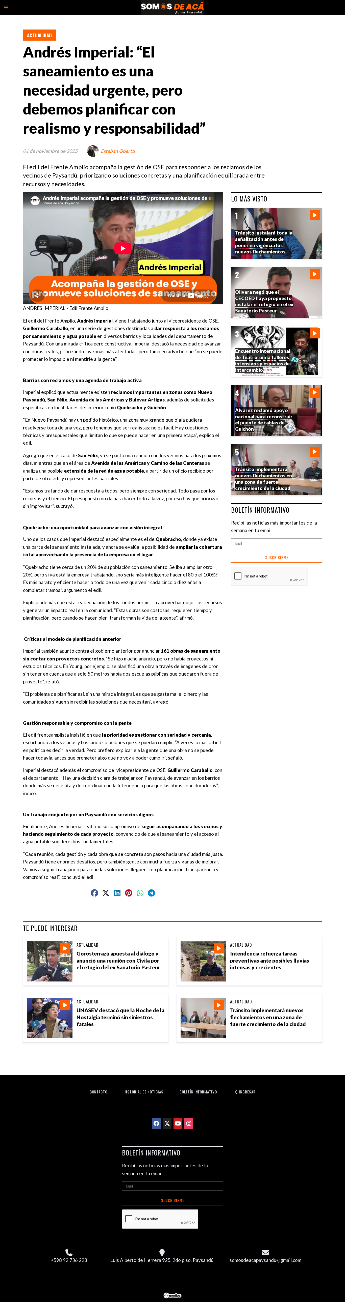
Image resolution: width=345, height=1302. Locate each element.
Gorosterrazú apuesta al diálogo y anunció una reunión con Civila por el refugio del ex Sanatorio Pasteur (118, 960)
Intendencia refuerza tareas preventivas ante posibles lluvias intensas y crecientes (269, 960)
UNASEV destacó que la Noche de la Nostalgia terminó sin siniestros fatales (120, 1017)
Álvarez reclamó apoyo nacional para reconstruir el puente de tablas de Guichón (263, 419)
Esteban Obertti (118, 151)
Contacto (98, 1091)
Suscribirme (276, 557)
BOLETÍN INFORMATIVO (260, 509)
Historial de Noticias (143, 1091)
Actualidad (39, 35)
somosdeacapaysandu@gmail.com (265, 1260)
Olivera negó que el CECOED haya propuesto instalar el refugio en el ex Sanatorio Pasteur (264, 301)
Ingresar (247, 1091)
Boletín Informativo (198, 1091)
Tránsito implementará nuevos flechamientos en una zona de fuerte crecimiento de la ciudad (268, 1017)
